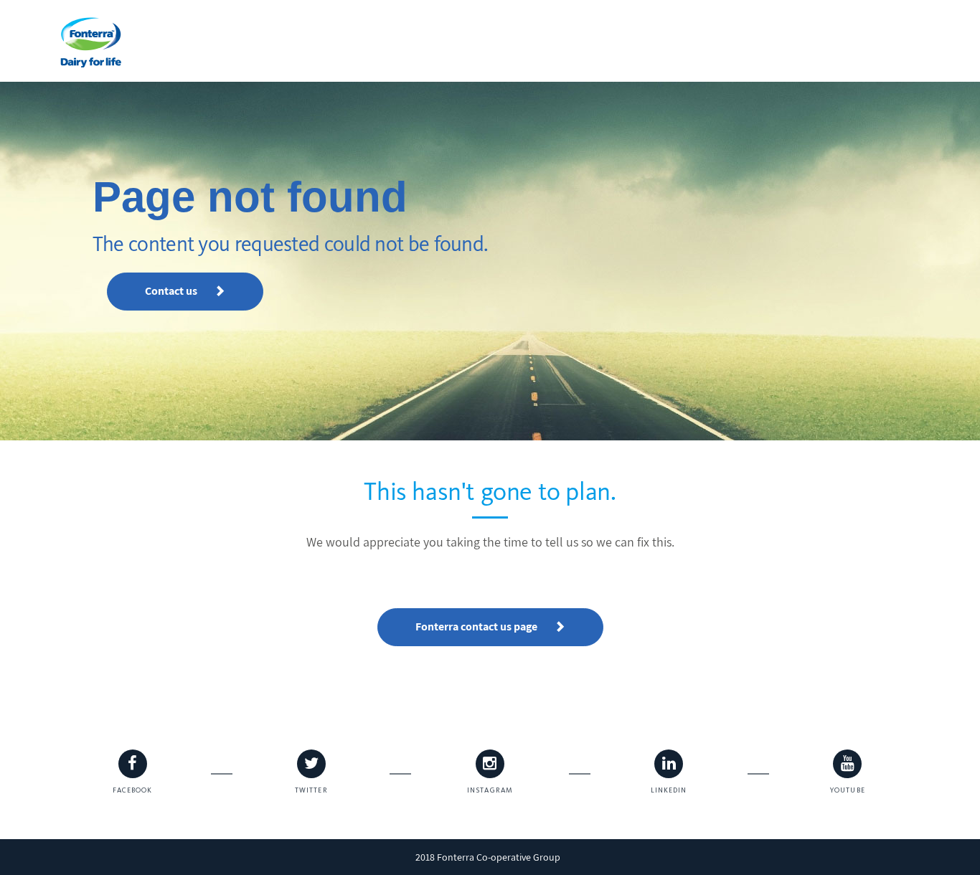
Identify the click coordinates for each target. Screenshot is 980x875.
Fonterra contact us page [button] (477, 626)
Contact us (172, 290)
